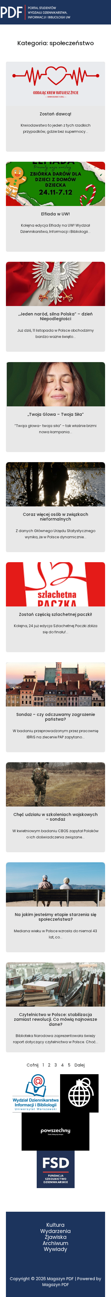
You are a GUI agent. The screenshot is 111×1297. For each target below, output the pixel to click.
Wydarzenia (55, 1231)
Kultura (55, 1225)
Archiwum (55, 1243)
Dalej (80, 1065)
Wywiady (55, 1249)
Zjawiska (56, 1237)
